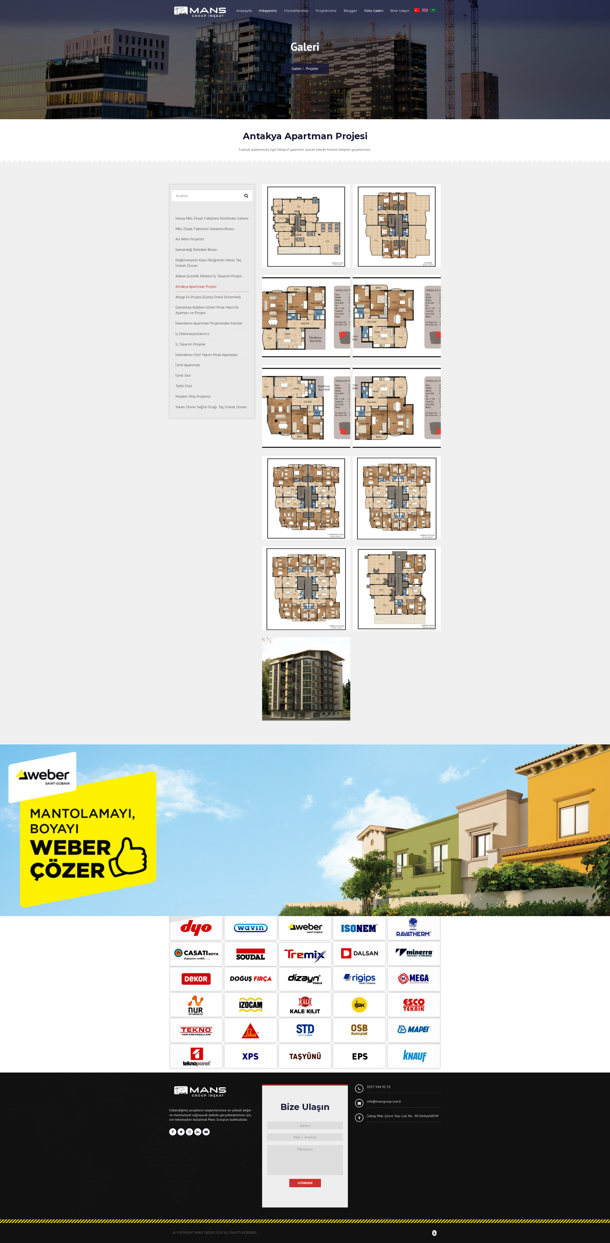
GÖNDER (305, 1183)
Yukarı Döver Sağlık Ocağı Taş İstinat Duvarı (211, 406)
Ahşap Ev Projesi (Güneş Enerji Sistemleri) (208, 296)
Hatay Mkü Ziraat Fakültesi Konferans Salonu (211, 218)
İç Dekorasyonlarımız (192, 333)
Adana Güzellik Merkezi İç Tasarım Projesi (208, 275)
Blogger (350, 11)
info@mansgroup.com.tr (384, 1101)
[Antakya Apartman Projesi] (306, 226)
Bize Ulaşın (399, 11)
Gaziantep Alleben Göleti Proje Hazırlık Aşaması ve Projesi (207, 310)
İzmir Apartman (187, 364)
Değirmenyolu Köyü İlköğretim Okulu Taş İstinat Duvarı (208, 263)
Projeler (312, 68)
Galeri (296, 68)
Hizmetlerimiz (296, 11)
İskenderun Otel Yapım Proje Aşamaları (206, 354)
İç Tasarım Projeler (190, 344)
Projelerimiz (325, 11)
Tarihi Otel (183, 385)
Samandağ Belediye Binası (196, 249)
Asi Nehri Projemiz (189, 239)
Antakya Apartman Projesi (195, 286)
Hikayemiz (268, 11)
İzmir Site (183, 375)
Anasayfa (244, 11)
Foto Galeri (373, 11)
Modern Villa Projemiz (193, 396)
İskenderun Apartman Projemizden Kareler (208, 323)
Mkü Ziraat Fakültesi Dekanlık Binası (204, 228)
